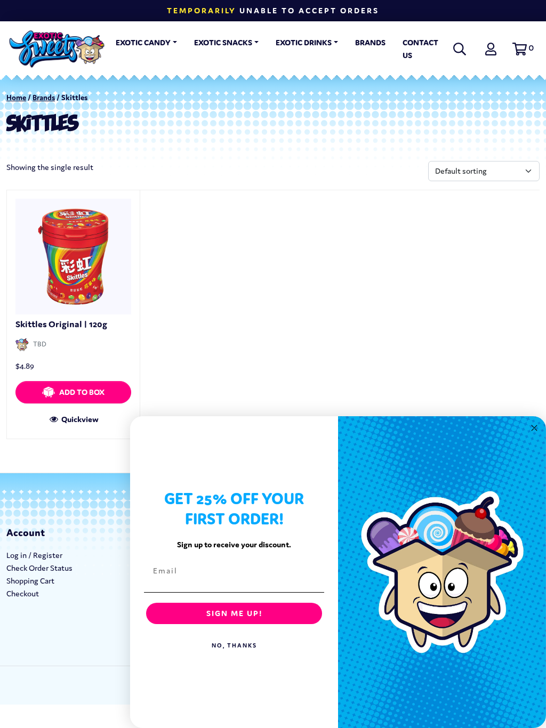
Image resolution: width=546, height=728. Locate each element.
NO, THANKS (234, 645)
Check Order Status (39, 568)
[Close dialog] (534, 428)
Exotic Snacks (223, 42)
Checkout (22, 593)
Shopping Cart (30, 581)
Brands (370, 42)
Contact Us (420, 48)
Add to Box (82, 392)
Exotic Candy (143, 42)
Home (16, 97)
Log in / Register (34, 555)
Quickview (79, 419)
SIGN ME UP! (234, 613)
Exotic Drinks (304, 42)
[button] (521, 49)
